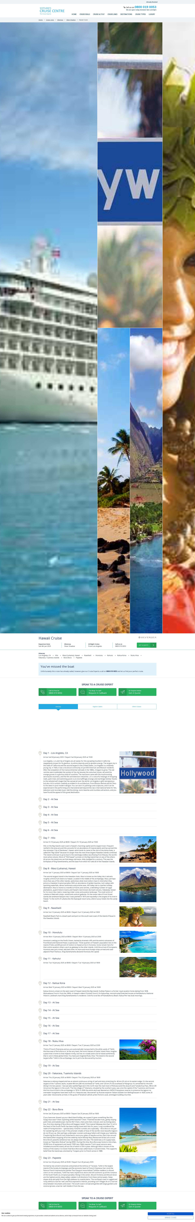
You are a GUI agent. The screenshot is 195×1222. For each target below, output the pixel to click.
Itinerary (58, 707)
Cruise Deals (85, 14)
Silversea (60, 20)
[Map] (97, 729)
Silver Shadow (71, 20)
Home (74, 14)
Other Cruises (136, 707)
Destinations (126, 14)
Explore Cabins (97, 707)
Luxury (152, 14)
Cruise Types (140, 14)
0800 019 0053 (120, 646)
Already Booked (151, 2)
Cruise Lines (112, 14)
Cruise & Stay (99, 14)
